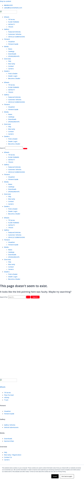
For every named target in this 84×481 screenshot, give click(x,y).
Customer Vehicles (14, 34)
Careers (11, 69)
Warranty (11, 64)
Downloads (12, 54)
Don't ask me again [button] (67, 476)
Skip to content (5, 1)
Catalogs (11, 51)
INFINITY (11, 24)
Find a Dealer (13, 73)
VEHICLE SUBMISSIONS (16, 37)
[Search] (25, 148)
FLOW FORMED (13, 22)
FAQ (9, 61)
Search (2, 148)
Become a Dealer (14, 78)
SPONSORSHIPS (13, 56)
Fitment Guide (13, 44)
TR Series (11, 19)
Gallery (6, 29)
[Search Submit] (28, 297)
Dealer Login (12, 76)
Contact (11, 66)
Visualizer (11, 42)
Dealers (7, 71)
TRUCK (10, 27)
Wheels (6, 17)
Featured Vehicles (14, 32)
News (10, 49)
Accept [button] (55, 476)
